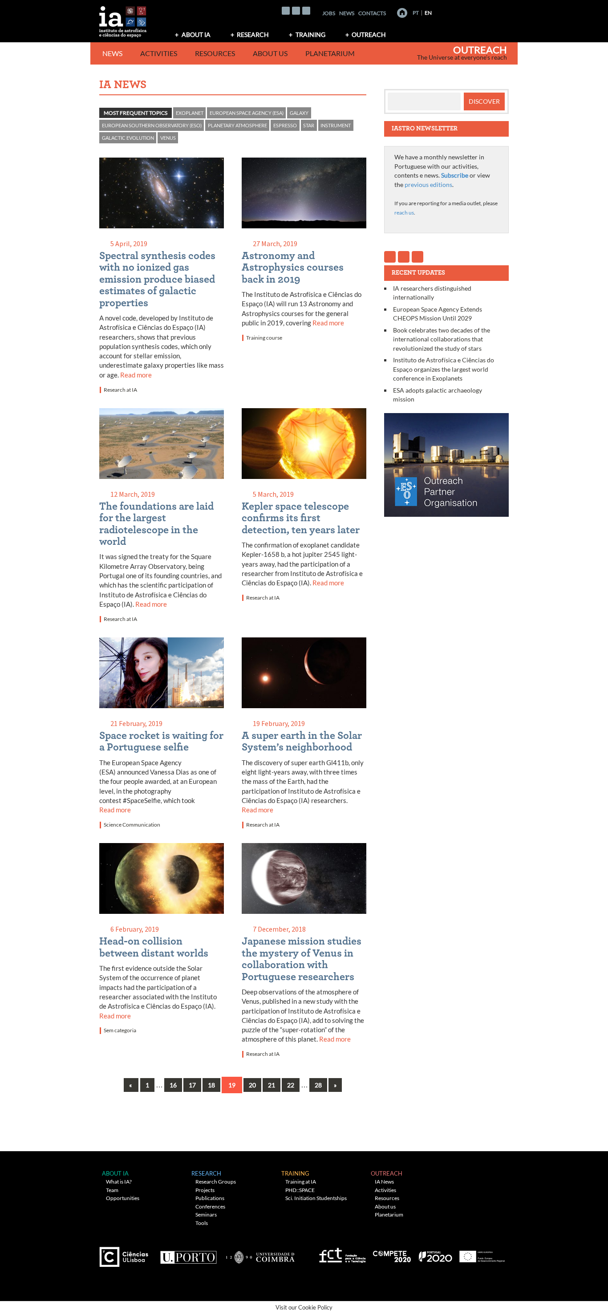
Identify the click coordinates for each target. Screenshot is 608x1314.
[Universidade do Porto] (188, 1254)
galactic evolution (128, 138)
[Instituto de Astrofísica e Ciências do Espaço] (123, 19)
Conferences (210, 1206)
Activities (158, 53)
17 (192, 1085)
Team (112, 1190)
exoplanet (189, 113)
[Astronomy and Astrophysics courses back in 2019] (304, 195)
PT (416, 12)
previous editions (428, 184)
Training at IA (300, 1181)
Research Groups (215, 1181)
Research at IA (120, 390)
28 (318, 1085)
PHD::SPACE (300, 1190)
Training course (264, 338)
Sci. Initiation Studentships (316, 1198)
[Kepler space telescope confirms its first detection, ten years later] (304, 445)
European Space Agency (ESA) (247, 113)
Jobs (328, 13)
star (308, 125)
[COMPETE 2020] (392, 1254)
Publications (209, 1198)
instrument (335, 125)
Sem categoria (120, 1030)
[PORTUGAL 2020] (435, 1254)
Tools (201, 1223)
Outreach (369, 34)
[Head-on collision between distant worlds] (161, 880)
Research (253, 34)
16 (173, 1085)
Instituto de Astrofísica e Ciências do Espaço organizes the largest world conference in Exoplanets (443, 369)
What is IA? (119, 1181)
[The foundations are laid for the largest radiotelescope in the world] (161, 445)
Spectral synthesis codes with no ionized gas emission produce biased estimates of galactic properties (157, 279)
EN (428, 12)
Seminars (206, 1214)
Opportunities (122, 1198)
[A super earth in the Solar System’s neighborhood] (304, 674)
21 (271, 1085)
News (346, 13)
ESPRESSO (285, 125)
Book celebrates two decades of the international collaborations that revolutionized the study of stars (441, 339)
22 (290, 1085)
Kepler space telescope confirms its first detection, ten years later (301, 518)
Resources (215, 53)
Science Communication (132, 825)
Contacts (372, 13)
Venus (168, 138)
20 (252, 1085)
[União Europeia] (480, 1254)
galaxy (299, 113)
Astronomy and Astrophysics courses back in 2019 (293, 268)
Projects (205, 1190)
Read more (136, 375)
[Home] (402, 13)
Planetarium (330, 53)
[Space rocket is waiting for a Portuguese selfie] (161, 674)
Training (310, 34)
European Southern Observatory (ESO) (152, 125)
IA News (384, 1181)
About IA (196, 34)
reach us (404, 212)
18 (211, 1085)
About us (270, 53)
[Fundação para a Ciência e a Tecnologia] (341, 1254)
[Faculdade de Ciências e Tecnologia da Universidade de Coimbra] (259, 1254)
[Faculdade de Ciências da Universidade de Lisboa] (126, 1254)
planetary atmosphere (237, 125)
